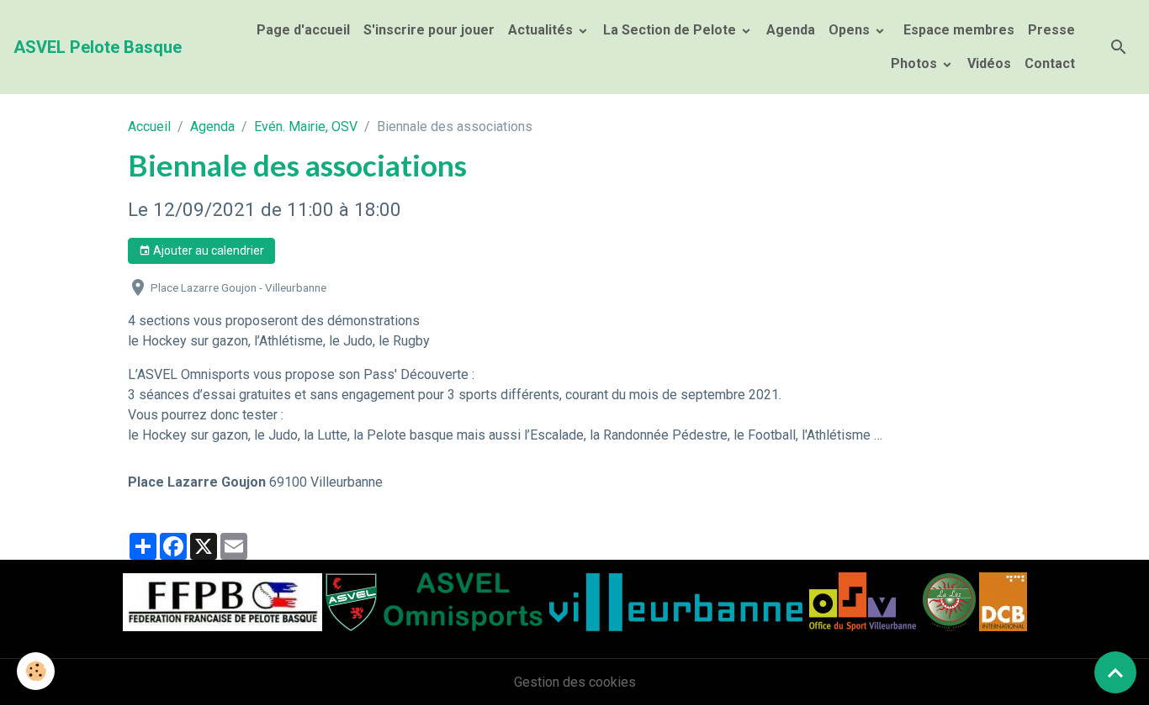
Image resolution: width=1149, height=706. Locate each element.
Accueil (149, 126)
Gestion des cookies (575, 682)
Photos (915, 63)
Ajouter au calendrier (207, 250)
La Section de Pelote (671, 30)
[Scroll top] (1115, 672)
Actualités (542, 30)
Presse (1051, 30)
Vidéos (989, 63)
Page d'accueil (303, 30)
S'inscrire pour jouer (429, 30)
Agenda (790, 30)
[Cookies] (36, 671)
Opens (851, 30)
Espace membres (957, 30)
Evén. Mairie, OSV (305, 126)
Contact (1050, 63)
